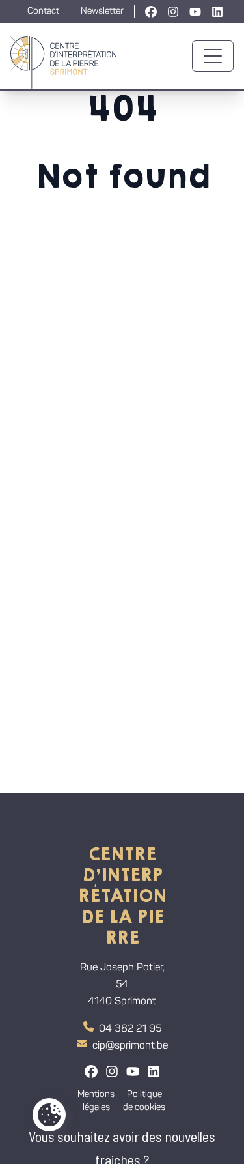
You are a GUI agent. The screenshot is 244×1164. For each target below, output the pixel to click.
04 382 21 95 (130, 1029)
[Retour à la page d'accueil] (63, 56)
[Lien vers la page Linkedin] (217, 12)
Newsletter (102, 11)
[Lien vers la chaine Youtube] (195, 12)
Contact (43, 11)
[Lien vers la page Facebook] (151, 12)
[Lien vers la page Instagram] (173, 12)
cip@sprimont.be (130, 1046)
